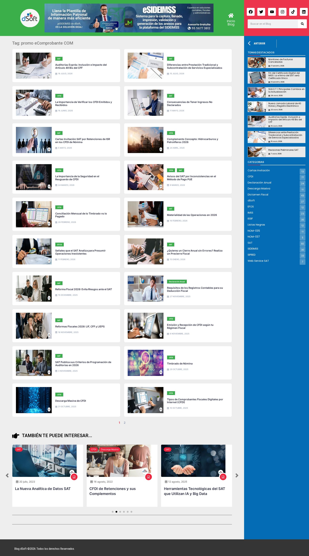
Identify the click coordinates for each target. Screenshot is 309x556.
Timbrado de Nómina (180, 363)
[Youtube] (272, 12)
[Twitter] (261, 12)
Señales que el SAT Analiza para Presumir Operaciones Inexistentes (80, 252)
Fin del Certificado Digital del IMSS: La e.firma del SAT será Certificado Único (284, 75)
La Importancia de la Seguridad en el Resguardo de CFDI (77, 178)
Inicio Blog (231, 22)
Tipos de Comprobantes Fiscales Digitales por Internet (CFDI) (195, 401)
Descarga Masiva (110, 449)
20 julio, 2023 (27, 481)
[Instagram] (282, 12)
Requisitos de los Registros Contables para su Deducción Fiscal (195, 289)
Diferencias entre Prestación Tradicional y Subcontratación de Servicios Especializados (194, 66)
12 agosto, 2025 (177, 481)
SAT (59, 59)
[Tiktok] (293, 12)
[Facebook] (251, 12)
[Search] (302, 23)
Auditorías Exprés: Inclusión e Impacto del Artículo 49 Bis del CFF (81, 66)
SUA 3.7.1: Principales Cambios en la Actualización (286, 90)
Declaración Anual (177, 282)
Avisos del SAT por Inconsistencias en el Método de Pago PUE (191, 178)
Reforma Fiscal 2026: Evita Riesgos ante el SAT (83, 289)
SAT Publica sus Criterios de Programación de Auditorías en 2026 (83, 364)
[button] (7, 475)
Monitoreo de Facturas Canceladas (280, 60)
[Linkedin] (304, 12)
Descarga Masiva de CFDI (70, 400)
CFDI (59, 96)
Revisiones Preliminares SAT (283, 149)
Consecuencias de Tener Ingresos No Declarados (189, 103)
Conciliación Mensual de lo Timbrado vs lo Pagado (81, 215)
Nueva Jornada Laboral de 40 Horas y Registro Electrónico (284, 104)
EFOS (59, 244)
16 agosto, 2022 (103, 481)
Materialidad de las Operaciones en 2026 (192, 214)
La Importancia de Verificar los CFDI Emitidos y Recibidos (83, 103)
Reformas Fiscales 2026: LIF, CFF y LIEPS (80, 326)
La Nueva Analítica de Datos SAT (43, 489)
